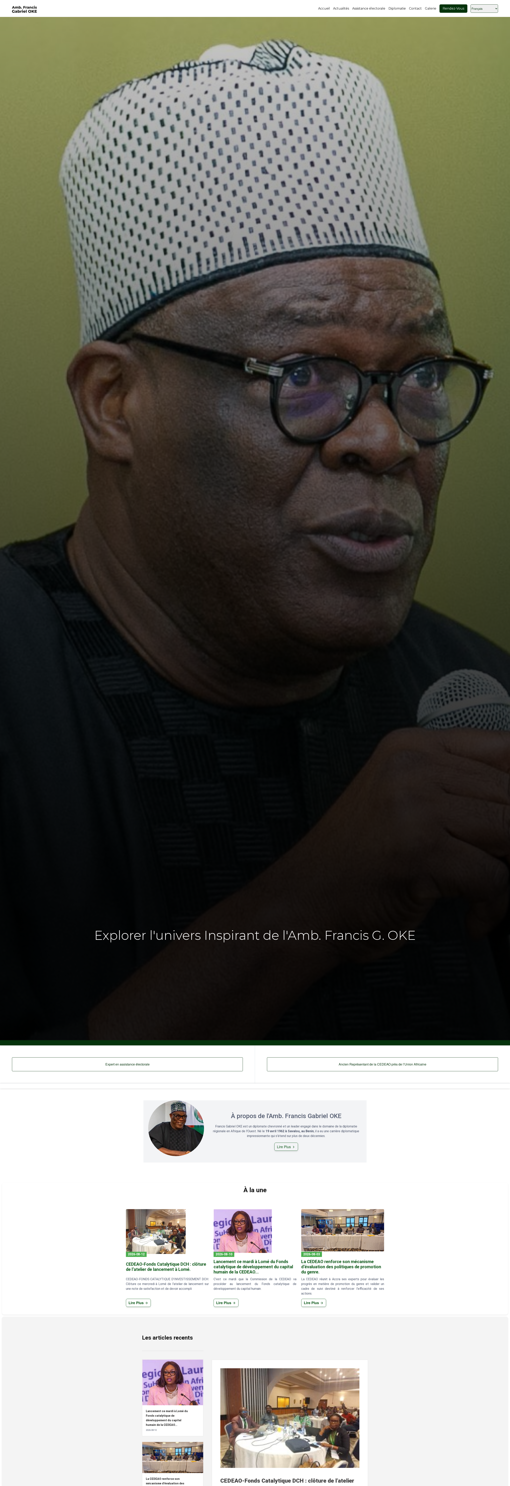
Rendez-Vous (453, 8)
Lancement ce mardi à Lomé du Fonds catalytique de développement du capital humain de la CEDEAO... (253, 1267)
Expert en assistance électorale (127, 1064)
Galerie (430, 8)
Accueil (324, 8)
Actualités (341, 8)
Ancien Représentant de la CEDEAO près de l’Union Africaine (382, 1064)
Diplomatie (397, 8)
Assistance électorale (368, 8)
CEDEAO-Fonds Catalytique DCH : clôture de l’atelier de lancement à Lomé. (166, 1267)
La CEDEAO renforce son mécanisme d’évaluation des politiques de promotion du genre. (341, 1267)
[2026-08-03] (342, 1230)
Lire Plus (284, 1146)
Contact (415, 8)
